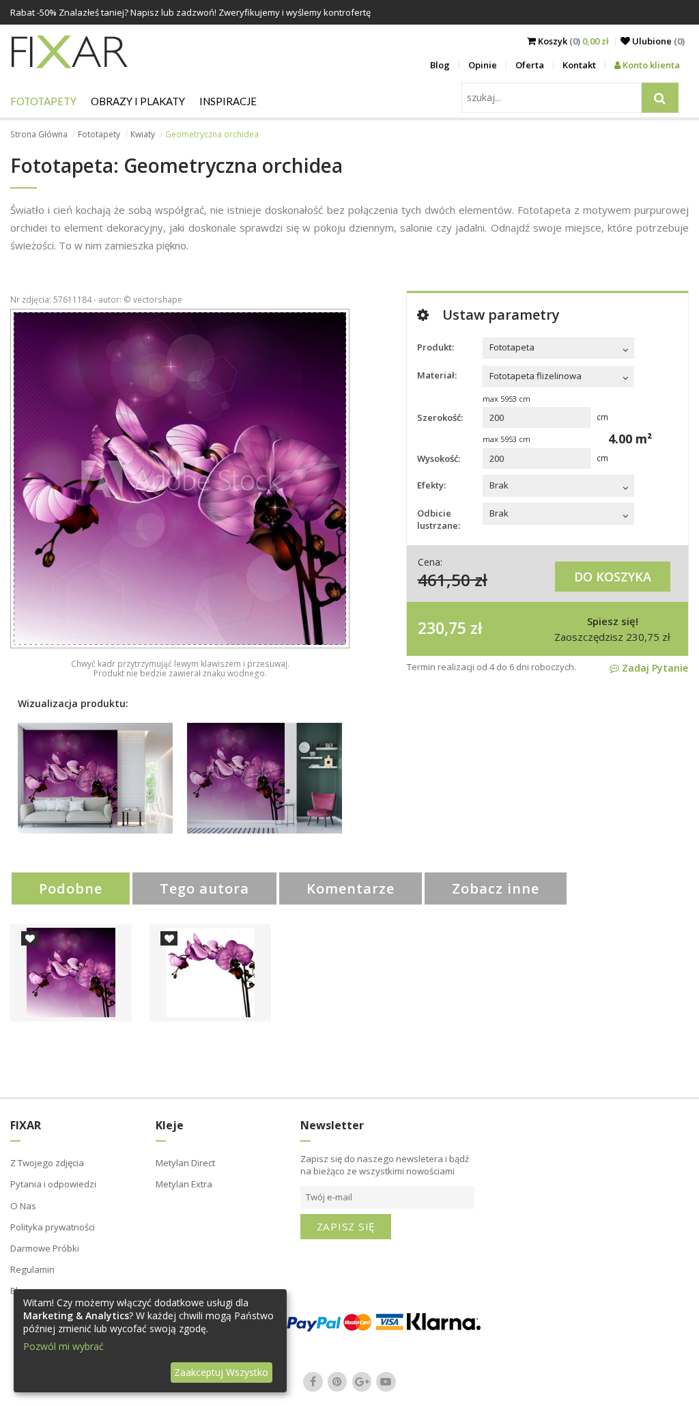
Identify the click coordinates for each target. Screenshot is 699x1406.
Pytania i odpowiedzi (53, 1184)
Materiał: (437, 375)
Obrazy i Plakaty (138, 101)
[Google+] (362, 1381)
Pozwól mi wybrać (63, 1346)
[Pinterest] (337, 1381)
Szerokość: (440, 417)
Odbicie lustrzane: (438, 519)
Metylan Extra (184, 1184)
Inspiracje (228, 101)
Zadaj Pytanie (653, 667)
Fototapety (43, 101)
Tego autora (204, 888)
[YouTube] (386, 1381)
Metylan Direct (185, 1163)
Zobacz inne (495, 888)
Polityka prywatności (52, 1227)
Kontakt (579, 65)
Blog (440, 65)
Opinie (482, 65)
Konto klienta (650, 65)
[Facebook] (313, 1381)
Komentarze (350, 888)
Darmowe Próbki (44, 1248)
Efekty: (431, 485)
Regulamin (32, 1269)
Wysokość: (438, 458)
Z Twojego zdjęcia (47, 1163)
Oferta (529, 65)
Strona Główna (39, 134)
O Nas (23, 1206)
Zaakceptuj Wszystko (221, 1372)
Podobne (70, 888)
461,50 (444, 579)
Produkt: (435, 347)
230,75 (442, 628)
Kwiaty (142, 134)
